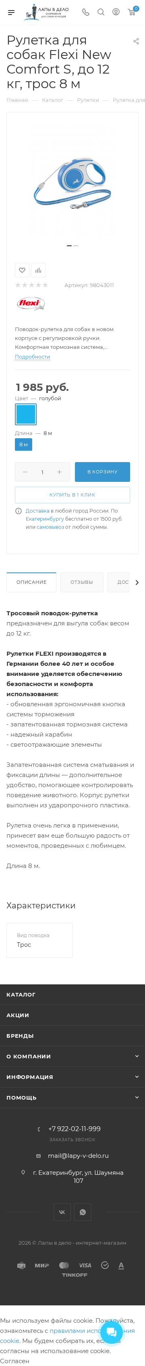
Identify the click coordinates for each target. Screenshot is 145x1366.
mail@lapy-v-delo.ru (78, 1155)
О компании (28, 1056)
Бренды (20, 1035)
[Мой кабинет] (116, 13)
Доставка (38, 511)
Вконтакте (62, 1212)
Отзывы (81, 582)
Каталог (21, 994)
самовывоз (50, 527)
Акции (17, 1015)
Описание (31, 582)
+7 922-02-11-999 (74, 1129)
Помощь (21, 1097)
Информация (30, 1077)
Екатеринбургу (45, 519)
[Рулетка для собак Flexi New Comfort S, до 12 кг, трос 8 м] (72, 181)
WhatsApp (82, 1212)
